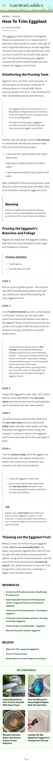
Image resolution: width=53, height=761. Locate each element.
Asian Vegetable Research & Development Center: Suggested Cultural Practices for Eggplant (25, 602)
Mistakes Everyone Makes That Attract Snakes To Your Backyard (11, 739)
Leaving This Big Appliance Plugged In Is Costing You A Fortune (39, 738)
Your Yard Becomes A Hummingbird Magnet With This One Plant (38, 702)
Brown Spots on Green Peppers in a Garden (26, 658)
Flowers (16, 16)
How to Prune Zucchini (16, 654)
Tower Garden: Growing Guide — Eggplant (25, 626)
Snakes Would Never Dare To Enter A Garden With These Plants (13, 702)
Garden (5, 16)
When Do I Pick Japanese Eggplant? (22, 649)
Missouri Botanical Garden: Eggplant (23, 630)
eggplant (11, 36)
